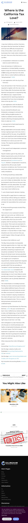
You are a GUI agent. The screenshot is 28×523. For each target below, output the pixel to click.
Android (7, 353)
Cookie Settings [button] (7, 518)
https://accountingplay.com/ (17, 346)
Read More (4, 515)
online (8, 308)
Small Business (14, 24)
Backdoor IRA (14, 404)
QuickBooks (14, 160)
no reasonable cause (8, 269)
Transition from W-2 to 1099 (14, 445)
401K (14, 425)
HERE (13, 77)
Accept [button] (15, 518)
